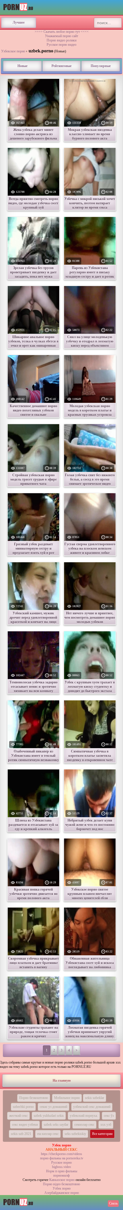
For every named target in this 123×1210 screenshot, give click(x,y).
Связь (113, 1203)
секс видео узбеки (25, 1125)
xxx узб (105, 1125)
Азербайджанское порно (61, 1193)
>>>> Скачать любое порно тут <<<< (62, 32)
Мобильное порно (67, 1098)
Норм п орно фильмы (61, 1171)
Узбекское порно (13, 51)
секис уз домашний (53, 1107)
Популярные (101, 66)
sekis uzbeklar (94, 1098)
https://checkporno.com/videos (61, 1154)
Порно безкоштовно (33, 1098)
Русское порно (61, 1163)
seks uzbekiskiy (75, 1134)
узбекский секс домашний (91, 1107)
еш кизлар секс (48, 1134)
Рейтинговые (61, 66)
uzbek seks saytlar (56, 1125)
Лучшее (19, 22)
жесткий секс (18, 1116)
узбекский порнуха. (84, 1116)
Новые (22, 66)
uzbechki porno (23, 1107)
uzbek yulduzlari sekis (49, 1116)
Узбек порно (62, 1188)
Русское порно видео (61, 45)
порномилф (61, 1175)
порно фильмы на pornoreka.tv (61, 1158)
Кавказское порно (62, 1180)
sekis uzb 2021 (21, 1134)
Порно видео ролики (61, 40)
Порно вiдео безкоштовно (61, 1184)
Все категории (102, 1134)
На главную (62, 1080)
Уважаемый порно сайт (61, 36)
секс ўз (109, 1116)
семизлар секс (84, 1125)
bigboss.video (61, 1167)
